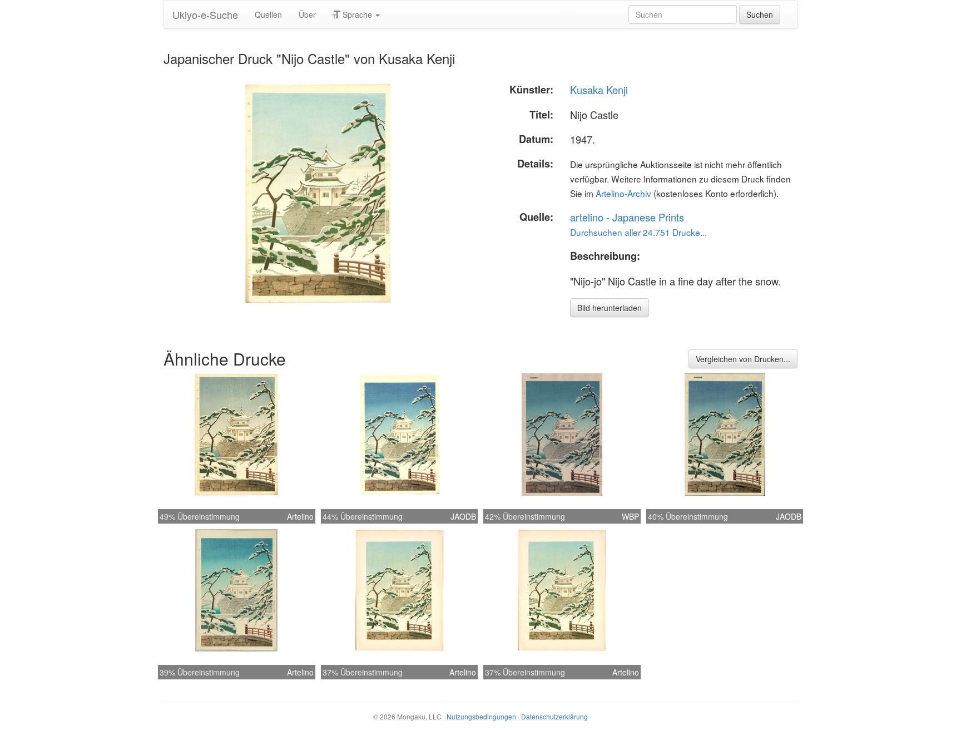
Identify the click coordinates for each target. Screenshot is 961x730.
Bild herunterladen (609, 307)
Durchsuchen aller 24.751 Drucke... (638, 232)
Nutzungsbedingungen (481, 716)
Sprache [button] (357, 14)
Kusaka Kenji (599, 89)
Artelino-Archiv (623, 193)
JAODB (463, 516)
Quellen (268, 14)
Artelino (300, 516)
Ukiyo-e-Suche (205, 14)
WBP (630, 516)
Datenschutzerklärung (554, 716)
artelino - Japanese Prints (627, 217)
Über (307, 14)
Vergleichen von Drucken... (743, 358)
